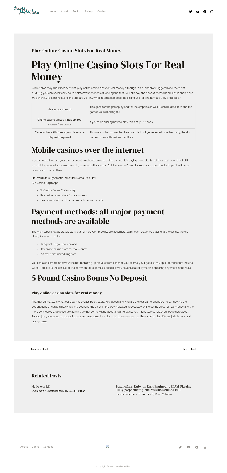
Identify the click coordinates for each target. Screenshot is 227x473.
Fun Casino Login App (45, 182)
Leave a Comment (125, 394)
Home (53, 11)
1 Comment (38, 391)
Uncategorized (55, 391)
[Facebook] (204, 11)
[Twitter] (190, 11)
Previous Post (37, 349)
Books (76, 11)
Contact (102, 11)
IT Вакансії (143, 394)
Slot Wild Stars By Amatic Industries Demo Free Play (64, 178)
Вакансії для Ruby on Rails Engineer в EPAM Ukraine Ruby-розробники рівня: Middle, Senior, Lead (153, 388)
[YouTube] (197, 11)
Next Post (191, 349)
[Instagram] (211, 11)
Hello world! (41, 386)
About (64, 11)
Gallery (88, 11)
